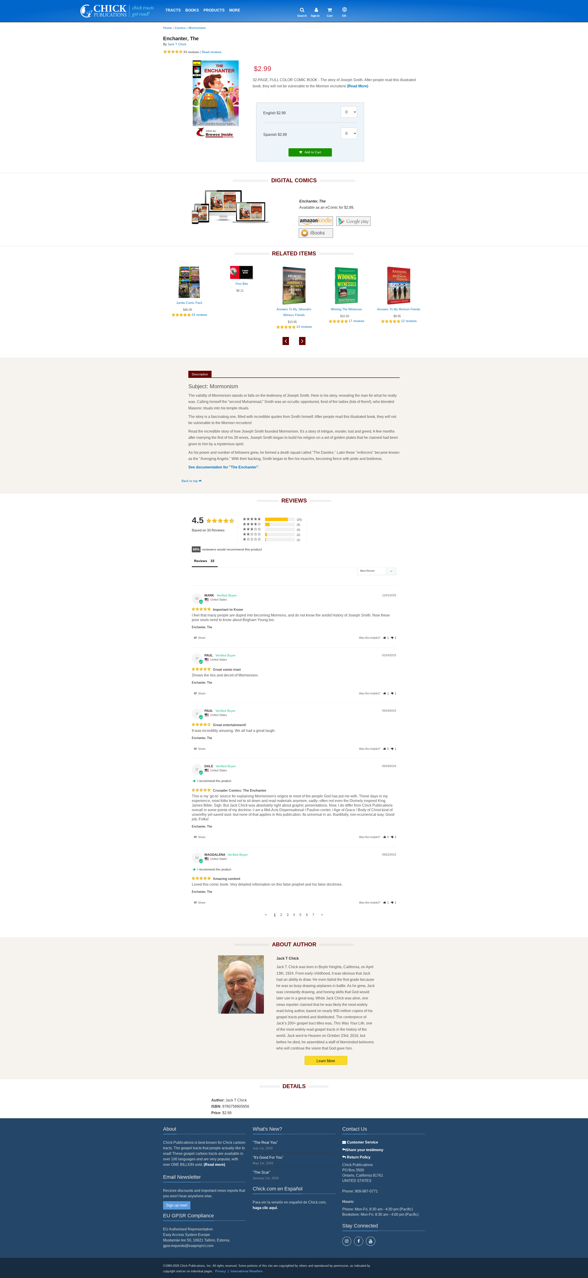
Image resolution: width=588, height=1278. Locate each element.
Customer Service (362, 1142)
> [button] (322, 915)
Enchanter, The (202, 627)
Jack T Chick (177, 44)
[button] (386, 637)
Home (167, 28)
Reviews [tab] (200, 561)
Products (214, 10)
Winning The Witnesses (346, 309)
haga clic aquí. (265, 1208)
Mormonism (197, 28)
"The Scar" (261, 1172)
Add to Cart (311, 152)
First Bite (242, 283)
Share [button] (201, 637)
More (234, 10)
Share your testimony (364, 1150)
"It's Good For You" (268, 1157)
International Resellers (247, 1271)
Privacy (220, 1271)
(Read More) (357, 86)
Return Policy (358, 1157)
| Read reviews (210, 52)
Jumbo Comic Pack (189, 303)
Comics (180, 28)
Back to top (190, 481)
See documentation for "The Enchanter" (223, 467)
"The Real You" (265, 1142)
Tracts (173, 10)
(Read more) (214, 1165)
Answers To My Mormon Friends (398, 309)
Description (200, 374)
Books (192, 10)
